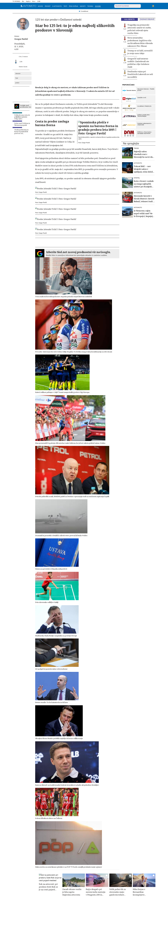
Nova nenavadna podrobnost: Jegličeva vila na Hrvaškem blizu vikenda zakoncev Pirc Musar (140, 42)
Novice (40, 6)
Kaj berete (129, 19)
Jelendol (17, 73)
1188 (38, 1)
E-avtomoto (57, 6)
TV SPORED (16, 1)
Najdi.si (28, 1)
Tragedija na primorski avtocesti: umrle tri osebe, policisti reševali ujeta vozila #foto (139, 29)
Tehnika (90, 6)
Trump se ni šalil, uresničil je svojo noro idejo (140, 52)
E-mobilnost (84, 11)
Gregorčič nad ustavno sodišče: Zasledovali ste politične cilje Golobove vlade (138, 63)
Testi (65, 6)
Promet (48, 6)
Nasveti (82, 6)
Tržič (16, 78)
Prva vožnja (73, 6)
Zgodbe (98, 6)
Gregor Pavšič (21, 39)
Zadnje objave (147, 19)
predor (17, 82)
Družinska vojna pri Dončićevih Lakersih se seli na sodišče (140, 74)
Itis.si (33, 1)
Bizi (23, 1)
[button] (14, 6)
